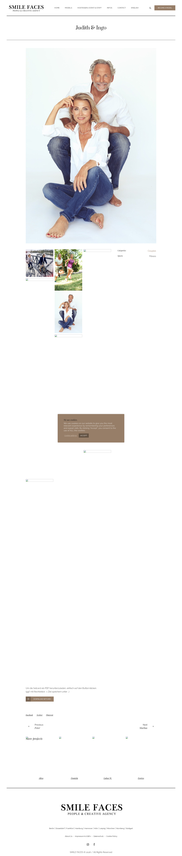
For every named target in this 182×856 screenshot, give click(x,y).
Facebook (29, 715)
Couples (152, 251)
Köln (96, 828)
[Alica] (41, 755)
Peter (37, 728)
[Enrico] (141, 755)
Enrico (141, 778)
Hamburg (79, 828)
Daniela (74, 778)
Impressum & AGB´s (83, 836)
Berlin (51, 828)
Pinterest (49, 715)
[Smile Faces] (91, 809)
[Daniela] (74, 755)
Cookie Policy (111, 836)
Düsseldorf (60, 828)
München (111, 828)
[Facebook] (94, 845)
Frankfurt (70, 828)
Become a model (165, 8)
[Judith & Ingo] (91, 145)
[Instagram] (87, 845)
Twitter (40, 715)
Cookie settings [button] (70, 436)
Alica (41, 778)
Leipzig (102, 828)
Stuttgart (129, 828)
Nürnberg (120, 828)
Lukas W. (108, 778)
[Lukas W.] (107, 755)
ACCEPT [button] (83, 436)
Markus (143, 728)
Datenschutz (99, 836)
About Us (68, 836)
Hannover (88, 828)
